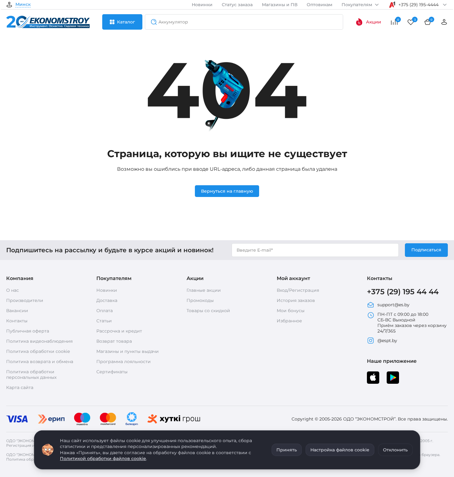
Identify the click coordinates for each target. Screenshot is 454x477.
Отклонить (395, 450)
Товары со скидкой (208, 310)
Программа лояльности (123, 361)
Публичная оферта (27, 331)
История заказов (296, 300)
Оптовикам (319, 4)
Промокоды (200, 300)
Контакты (16, 321)
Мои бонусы (291, 310)
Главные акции (204, 290)
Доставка (106, 300)
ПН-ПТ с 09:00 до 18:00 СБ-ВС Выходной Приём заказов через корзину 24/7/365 (412, 323)
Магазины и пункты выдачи (127, 351)
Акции (373, 22)
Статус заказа (237, 4)
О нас (12, 290)
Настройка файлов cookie (339, 450)
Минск (23, 4)
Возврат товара (114, 341)
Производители (24, 300)
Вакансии (17, 310)
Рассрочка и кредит (119, 331)
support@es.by (393, 305)
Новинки (202, 4)
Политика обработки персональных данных (31, 374)
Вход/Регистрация (298, 290)
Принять (286, 450)
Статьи (104, 321)
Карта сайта (19, 387)
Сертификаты (112, 371)
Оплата (104, 310)
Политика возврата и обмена (39, 361)
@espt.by (387, 340)
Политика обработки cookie (38, 351)
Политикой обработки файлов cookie (103, 458)
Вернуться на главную (227, 191)
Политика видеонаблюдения (39, 341)
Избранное (289, 321)
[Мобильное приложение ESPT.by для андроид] (373, 377)
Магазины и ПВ (279, 4)
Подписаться (426, 250)
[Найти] (152, 22)
